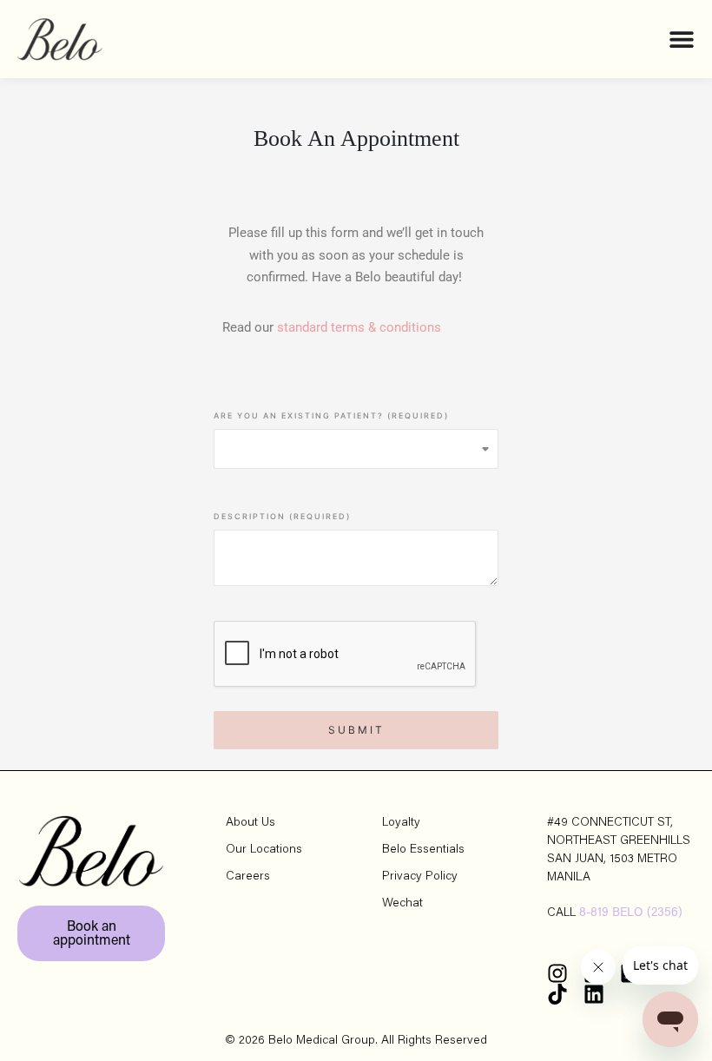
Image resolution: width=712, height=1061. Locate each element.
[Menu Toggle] (682, 39)
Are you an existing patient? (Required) (331, 415)
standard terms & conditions (359, 327)
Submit (356, 729)
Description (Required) (282, 516)
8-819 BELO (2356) (630, 913)
